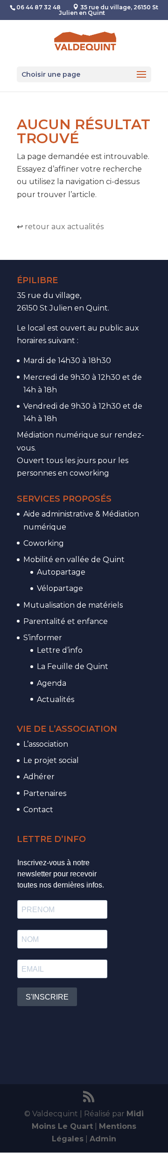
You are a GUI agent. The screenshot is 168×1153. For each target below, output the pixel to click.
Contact (38, 809)
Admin (103, 1138)
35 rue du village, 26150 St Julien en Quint (109, 10)
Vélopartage (60, 588)
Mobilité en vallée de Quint (74, 559)
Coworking (43, 543)
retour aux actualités (64, 226)
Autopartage (61, 572)
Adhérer (39, 776)
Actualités (55, 699)
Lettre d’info (60, 650)
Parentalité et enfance (65, 621)
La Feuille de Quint (72, 666)
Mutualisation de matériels (73, 605)
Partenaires (44, 793)
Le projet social (51, 760)
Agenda (51, 683)
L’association (45, 744)
